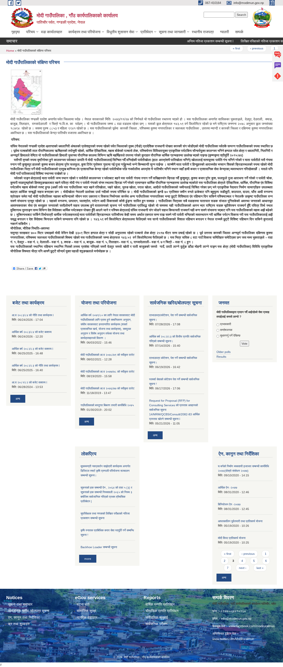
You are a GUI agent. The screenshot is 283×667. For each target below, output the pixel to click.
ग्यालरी (224, 32)
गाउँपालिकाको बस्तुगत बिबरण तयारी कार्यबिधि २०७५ (107, 405)
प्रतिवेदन (146, 32)
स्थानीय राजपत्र (203, 32)
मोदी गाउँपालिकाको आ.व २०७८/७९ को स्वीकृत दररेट (107, 354)
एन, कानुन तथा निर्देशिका (24, 617)
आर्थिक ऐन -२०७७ (227, 487)
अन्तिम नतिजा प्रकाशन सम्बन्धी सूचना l (201, 41)
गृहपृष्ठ (15, 32)
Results (221, 356)
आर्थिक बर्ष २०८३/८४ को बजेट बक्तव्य (32, 332)
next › (242, 567)
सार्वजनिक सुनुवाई (156, 617)
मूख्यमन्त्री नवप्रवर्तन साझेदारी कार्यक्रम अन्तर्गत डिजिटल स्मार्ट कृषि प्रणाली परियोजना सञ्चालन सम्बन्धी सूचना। (105, 471)
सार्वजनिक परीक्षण (156, 624)
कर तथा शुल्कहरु (19, 624)
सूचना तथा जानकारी (172, 32)
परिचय (30, 32)
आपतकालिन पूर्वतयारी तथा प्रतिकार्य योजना (240, 521)
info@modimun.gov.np (236, 618)
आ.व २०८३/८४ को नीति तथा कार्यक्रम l (32, 315)
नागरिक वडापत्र (87, 617)
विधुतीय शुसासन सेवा (120, 32)
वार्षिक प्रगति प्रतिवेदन (160, 604)
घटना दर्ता (83, 604)
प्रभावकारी (225, 324)
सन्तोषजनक (226, 330)
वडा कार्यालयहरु (51, 32)
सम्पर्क (239, 32)
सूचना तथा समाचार (20, 604)
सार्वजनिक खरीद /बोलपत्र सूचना (28, 611)
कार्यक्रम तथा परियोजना (84, 32)
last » (260, 567)
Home (10, 50)
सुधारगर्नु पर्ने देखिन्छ (230, 335)
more (87, 558)
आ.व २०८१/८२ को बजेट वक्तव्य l (29, 382)
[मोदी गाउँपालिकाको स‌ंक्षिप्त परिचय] (26, 92)
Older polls (223, 352)
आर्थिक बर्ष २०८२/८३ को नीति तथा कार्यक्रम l (35, 365)
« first (227, 48)
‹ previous (247, 48)
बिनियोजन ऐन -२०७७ (229, 504)
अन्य (18, 398)
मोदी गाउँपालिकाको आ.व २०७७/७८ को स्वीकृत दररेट (107, 371)
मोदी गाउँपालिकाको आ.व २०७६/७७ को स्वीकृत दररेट (107, 388)
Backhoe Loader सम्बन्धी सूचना (99, 547)
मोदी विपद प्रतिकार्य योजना (232, 538)
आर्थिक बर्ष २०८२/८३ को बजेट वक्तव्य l (32, 348)
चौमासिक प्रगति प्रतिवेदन (162, 611)
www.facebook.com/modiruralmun (252, 626)
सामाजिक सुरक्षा (86, 611)
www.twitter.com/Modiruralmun (233, 639)
